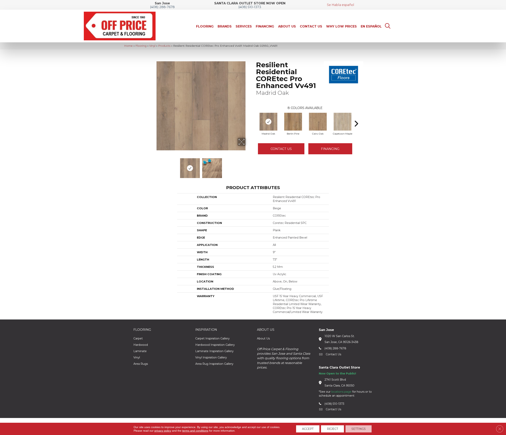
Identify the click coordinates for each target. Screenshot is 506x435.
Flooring (140, 45)
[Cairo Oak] (318, 122)
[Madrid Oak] (268, 122)
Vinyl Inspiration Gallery (211, 357)
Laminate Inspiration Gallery (214, 351)
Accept (307, 429)
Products (164, 45)
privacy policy (162, 430)
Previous (154, 166)
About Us (263, 338)
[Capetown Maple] (342, 122)
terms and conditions (195, 430)
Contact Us (281, 149)
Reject (332, 429)
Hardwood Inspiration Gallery (215, 345)
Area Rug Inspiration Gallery (214, 364)
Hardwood (140, 345)
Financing (330, 149)
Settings (358, 429)
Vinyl (152, 45)
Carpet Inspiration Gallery (212, 338)
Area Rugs (140, 364)
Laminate (140, 351)
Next (248, 166)
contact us (333, 354)
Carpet (138, 338)
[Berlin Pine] (293, 122)
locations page (341, 391)
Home (128, 45)
